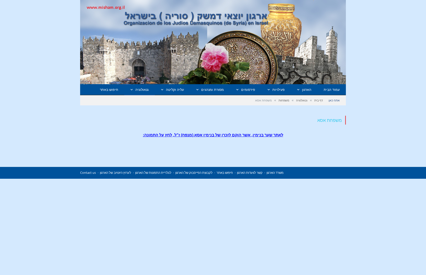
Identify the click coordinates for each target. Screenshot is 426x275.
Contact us (88, 172)
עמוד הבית (332, 89)
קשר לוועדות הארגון (250, 172)
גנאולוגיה (142, 89)
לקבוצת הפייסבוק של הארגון (194, 172)
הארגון (306, 89)
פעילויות (278, 89)
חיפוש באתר (109, 89)
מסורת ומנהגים (212, 89)
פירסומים (248, 89)
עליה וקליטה (175, 89)
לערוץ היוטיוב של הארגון (115, 172)
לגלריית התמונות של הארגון (153, 172)
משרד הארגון (275, 172)
